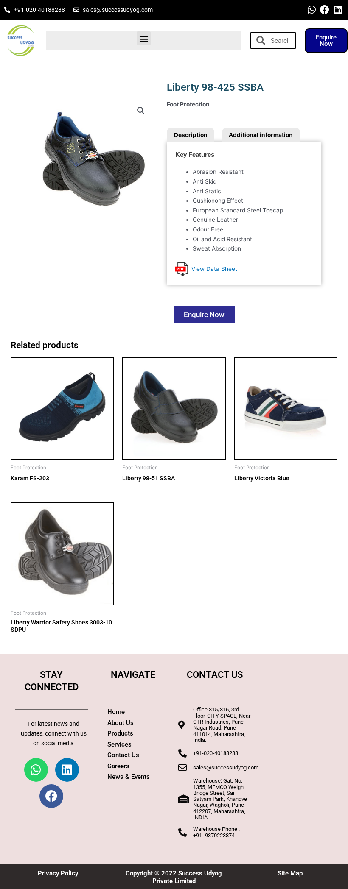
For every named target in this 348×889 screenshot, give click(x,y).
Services (119, 744)
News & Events (128, 776)
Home (116, 712)
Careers (118, 766)
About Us (120, 723)
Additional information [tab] (261, 134)
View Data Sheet (212, 268)
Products (120, 733)
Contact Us (123, 755)
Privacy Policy (58, 873)
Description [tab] (191, 134)
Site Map (290, 873)
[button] (144, 38)
